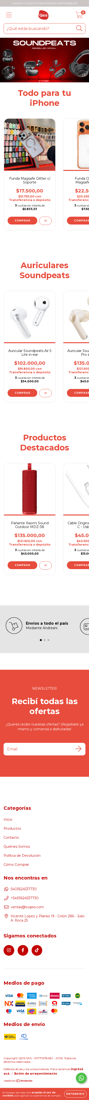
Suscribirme (63, 49)
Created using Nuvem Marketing (44, 66)
